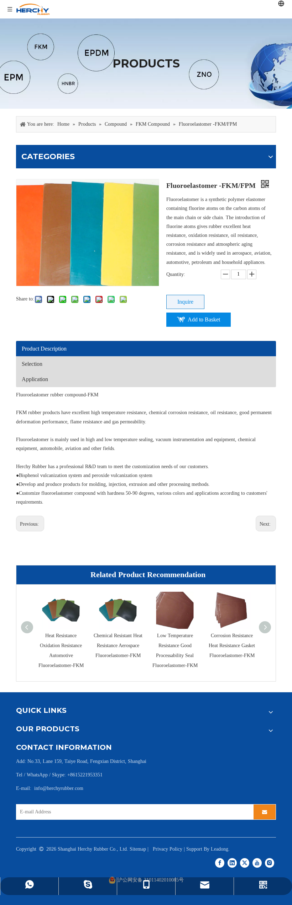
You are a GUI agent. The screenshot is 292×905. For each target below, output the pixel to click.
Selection (32, 364)
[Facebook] (219, 863)
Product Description (44, 349)
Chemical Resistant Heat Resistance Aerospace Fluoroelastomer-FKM (118, 645)
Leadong (219, 849)
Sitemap (138, 849)
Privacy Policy (167, 849)
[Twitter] (244, 863)
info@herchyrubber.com (58, 788)
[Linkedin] (232, 863)
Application (35, 379)
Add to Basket (204, 319)
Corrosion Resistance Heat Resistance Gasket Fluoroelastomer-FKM (232, 645)
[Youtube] (257, 863)
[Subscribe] (264, 812)
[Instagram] (269, 863)
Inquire (185, 302)
